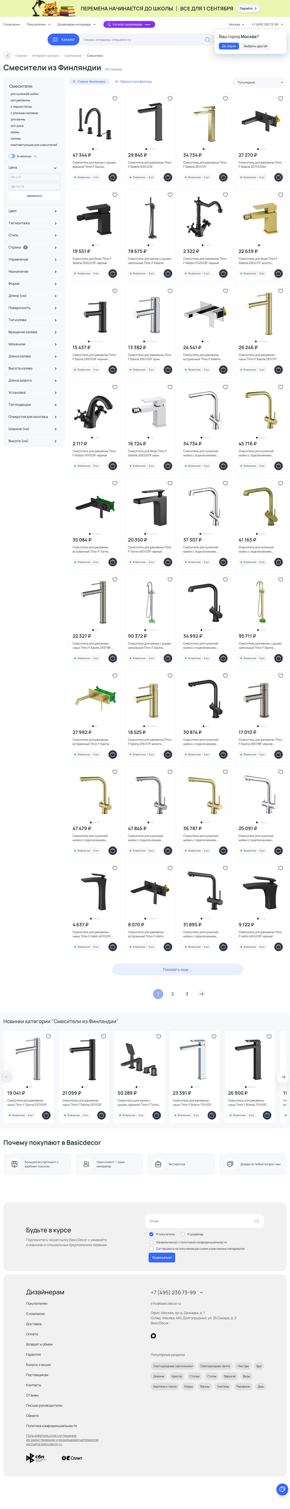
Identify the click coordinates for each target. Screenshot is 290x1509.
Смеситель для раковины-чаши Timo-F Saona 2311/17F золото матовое (258, 357)
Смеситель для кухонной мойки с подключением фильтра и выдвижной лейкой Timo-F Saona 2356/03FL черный (204, 742)
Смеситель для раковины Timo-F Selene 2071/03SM (261, 164)
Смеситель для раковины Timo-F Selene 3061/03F (150, 164)
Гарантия (33, 1354)
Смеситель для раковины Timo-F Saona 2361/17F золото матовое (150, 742)
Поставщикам (37, 1374)
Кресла (177, 1376)
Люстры (243, 1366)
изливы (16, 138)
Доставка (34, 1323)
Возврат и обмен (39, 1344)
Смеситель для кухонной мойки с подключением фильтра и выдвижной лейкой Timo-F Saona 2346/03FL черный (204, 645)
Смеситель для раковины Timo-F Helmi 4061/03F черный (261, 934)
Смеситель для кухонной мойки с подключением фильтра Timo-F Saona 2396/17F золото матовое (205, 838)
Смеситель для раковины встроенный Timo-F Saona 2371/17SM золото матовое (91, 742)
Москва (234, 24)
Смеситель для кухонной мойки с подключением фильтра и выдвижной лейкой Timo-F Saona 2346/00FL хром (204, 549)
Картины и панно (165, 1386)
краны (15, 132)
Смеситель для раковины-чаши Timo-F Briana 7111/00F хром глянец (192, 1102)
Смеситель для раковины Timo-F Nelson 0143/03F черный (205, 261)
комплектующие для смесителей (34, 145)
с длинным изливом (24, 113)
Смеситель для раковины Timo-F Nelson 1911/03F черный (95, 453)
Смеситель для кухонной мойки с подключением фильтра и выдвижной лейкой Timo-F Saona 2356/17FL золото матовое (94, 838)
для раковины (20, 100)
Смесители (20, 86)
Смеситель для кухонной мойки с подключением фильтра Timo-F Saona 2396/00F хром (256, 838)
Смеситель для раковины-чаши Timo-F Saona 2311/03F (81, 1102)
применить (34, 196)
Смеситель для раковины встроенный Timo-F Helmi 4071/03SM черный (146, 934)
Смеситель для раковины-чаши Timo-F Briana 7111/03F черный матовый (247, 1102)
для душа (17, 126)
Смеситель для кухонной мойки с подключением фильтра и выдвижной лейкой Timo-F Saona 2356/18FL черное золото (150, 838)
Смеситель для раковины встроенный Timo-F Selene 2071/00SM (201, 357)
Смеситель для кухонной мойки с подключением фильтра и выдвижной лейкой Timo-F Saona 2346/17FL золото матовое (260, 453)
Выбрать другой (255, 46)
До (13, 186)
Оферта (32, 1415)
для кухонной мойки (25, 94)
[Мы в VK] (170, 1335)
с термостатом (21, 106)
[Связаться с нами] (282, 1489)
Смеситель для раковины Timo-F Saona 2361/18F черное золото (261, 742)
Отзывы (32, 1395)
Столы (211, 1376)
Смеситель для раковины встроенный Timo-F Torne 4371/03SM (90, 549)
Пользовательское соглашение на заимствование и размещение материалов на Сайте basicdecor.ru (62, 1439)
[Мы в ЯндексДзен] (179, 1335)
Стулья (195, 1376)
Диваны (158, 1376)
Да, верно (229, 46)
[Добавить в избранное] (115, 98)
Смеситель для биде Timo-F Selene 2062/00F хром (147, 453)
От (13, 177)
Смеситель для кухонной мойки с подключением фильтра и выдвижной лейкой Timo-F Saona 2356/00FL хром (204, 453)
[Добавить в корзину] (112, 177)
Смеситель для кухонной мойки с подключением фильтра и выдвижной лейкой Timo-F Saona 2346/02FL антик (260, 549)
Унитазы (223, 1386)
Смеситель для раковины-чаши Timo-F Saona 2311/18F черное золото (92, 645)
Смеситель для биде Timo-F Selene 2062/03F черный (92, 261)
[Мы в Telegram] (188, 1335)
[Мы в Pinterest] (162, 1335)
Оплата (32, 1334)
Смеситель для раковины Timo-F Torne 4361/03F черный (150, 549)
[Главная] (25, 39)
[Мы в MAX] (153, 1335)
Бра (259, 1366)
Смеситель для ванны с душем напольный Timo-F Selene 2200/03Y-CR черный (149, 261)
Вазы (246, 1376)
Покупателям (36, 1303)
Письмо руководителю (44, 1405)
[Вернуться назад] (7, 55)
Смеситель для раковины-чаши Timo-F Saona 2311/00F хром (26, 1102)
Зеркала (229, 1376)
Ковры (188, 1386)
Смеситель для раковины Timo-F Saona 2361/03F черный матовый (95, 357)
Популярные (246, 82)
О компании (11, 24)
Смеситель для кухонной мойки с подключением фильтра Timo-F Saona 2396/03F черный (200, 934)
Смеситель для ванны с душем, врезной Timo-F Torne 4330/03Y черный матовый (138, 1102)
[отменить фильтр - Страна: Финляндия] (74, 81)
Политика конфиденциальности (51, 1425)
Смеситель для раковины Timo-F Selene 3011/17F (205, 164)
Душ (261, 1386)
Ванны (204, 1386)
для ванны (18, 119)
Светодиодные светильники (173, 1366)
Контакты (33, 1385)
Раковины (243, 1386)
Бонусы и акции (38, 1364)
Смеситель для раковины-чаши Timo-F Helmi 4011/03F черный (92, 934)
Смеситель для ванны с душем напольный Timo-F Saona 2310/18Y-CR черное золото (149, 645)
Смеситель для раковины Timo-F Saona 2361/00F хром (150, 357)
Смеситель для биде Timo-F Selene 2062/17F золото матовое (258, 261)
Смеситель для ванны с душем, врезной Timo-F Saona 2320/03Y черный (95, 164)
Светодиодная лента (215, 1366)
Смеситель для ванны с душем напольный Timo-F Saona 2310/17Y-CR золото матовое (260, 645)
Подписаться (162, 1257)
